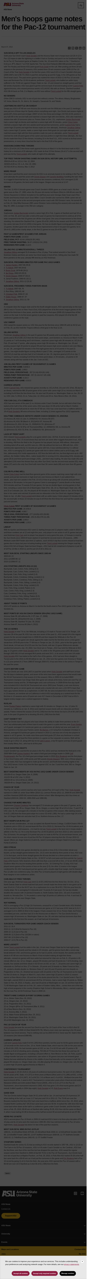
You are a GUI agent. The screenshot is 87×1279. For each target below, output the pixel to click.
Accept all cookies (20, 1273)
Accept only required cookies (44, 1273)
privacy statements (71, 1264)
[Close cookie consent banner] (82, 1261)
